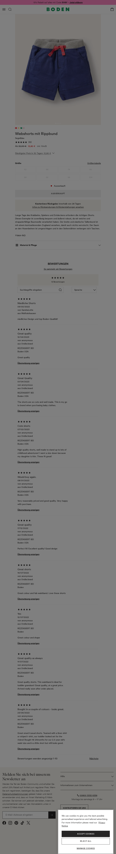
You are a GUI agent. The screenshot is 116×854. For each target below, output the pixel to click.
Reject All (86, 841)
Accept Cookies (85, 834)
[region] (86, 832)
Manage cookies (86, 848)
